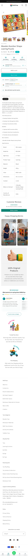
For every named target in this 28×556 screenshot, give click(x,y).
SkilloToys (15, 549)
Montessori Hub (7, 481)
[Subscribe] (23, 534)
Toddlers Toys (6, 433)
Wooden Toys (6, 419)
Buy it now (14, 75)
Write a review (14, 210)
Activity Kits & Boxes (8, 429)
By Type (5, 457)
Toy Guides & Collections (9, 470)
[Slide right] (26, 39)
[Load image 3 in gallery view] (14, 39)
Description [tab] (5, 99)
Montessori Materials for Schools (11, 402)
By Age (4, 453)
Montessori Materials (8, 422)
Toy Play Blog (6, 467)
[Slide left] (1, 39)
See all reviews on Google (14, 314)
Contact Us (5, 388)
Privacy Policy (6, 513)
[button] (2, 5)
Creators (5, 409)
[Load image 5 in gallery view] (23, 39)
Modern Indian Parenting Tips (10, 474)
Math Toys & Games (8, 426)
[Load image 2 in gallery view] (10, 39)
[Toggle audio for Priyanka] (14, 221)
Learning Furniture (7, 446)
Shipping (8, 54)
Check (16, 79)
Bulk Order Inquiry (7, 398)
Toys (4, 443)
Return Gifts (6, 405)
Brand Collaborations (8, 391)
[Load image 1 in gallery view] (5, 39)
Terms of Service (7, 516)
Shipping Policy (7, 520)
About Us (5, 384)
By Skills (5, 450)
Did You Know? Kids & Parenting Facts (12, 477)
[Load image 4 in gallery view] (19, 39)
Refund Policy (6, 524)
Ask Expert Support (8, 395)
